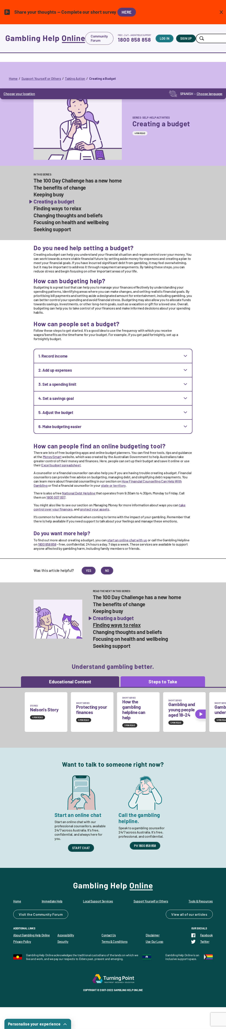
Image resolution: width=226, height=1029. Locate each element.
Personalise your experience (34, 1024)
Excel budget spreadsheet (61, 465)
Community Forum (99, 38)
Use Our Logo (154, 941)
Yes (88, 570)
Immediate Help (52, 901)
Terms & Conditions (114, 941)
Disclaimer (153, 935)
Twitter (204, 941)
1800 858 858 (134, 39)
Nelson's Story (44, 709)
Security (62, 941)
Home (13, 78)
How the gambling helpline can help (133, 709)
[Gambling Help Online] (45, 38)
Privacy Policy (22, 941)
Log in (164, 38)
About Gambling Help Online (31, 935)
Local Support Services (98, 901)
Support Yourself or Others (41, 78)
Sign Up (186, 38)
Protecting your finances (91, 709)
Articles (201, 914)
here (127, 12)
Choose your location (19, 93)
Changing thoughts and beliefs (68, 215)
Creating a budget (54, 201)
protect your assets (94, 509)
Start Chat (81, 848)
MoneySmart (52, 457)
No (107, 570)
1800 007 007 (55, 497)
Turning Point (113, 978)
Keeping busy (49, 194)
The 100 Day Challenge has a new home (78, 180)
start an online (127, 540)
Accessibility (65, 935)
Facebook (206, 935)
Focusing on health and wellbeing (71, 222)
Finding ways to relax (57, 208)
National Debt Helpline (79, 493)
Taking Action (75, 78)
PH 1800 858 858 (145, 846)
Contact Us (109, 935)
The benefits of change (60, 188)
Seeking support (52, 229)
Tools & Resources (200, 901)
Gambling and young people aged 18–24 (181, 709)
